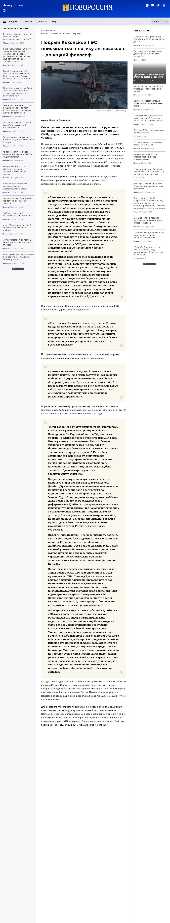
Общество (6, 43)
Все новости (18, 269)
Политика (6, 82)
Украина (77, 33)
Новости (5, 65)
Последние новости (15, 28)
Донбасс (42, 21)
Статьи (66, 33)
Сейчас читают (142, 30)
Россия (29, 21)
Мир (54, 21)
